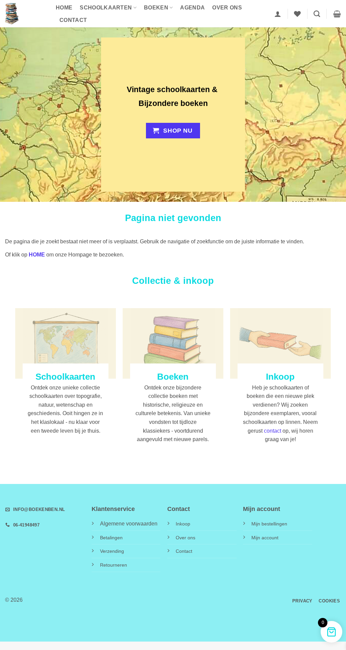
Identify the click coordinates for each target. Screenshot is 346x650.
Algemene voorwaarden (128, 523)
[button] (277, 13)
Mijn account (264, 537)
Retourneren (113, 565)
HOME (64, 7)
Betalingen (111, 537)
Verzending (112, 551)
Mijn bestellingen (269, 523)
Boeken (156, 7)
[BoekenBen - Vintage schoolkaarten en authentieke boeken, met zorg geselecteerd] (25, 13)
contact (272, 431)
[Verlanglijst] (297, 13)
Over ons (227, 7)
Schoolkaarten (106, 7)
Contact (73, 20)
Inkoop (183, 523)
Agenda (192, 7)
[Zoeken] (317, 13)
